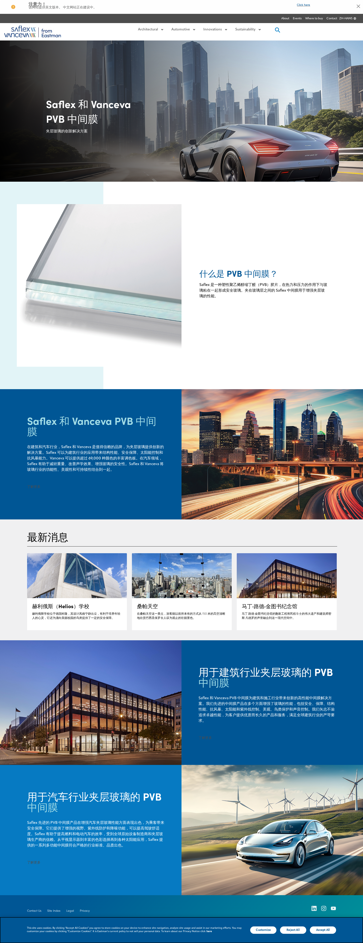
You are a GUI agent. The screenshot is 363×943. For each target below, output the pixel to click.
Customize (263, 930)
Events (297, 18)
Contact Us (34, 911)
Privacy (85, 911)
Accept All (323, 930)
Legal (70, 911)
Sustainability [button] (245, 29)
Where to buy (314, 18)
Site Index (53, 911)
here (209, 931)
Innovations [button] (213, 29)
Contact (331, 18)
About (285, 18)
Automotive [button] (181, 29)
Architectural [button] (148, 29)
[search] (277, 31)
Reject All (293, 930)
